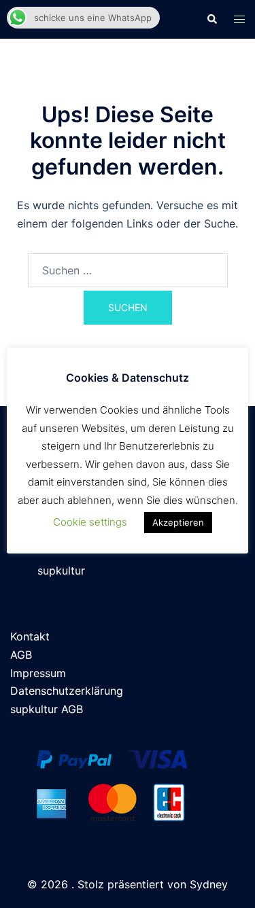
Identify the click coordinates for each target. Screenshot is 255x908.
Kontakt (30, 636)
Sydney (209, 884)
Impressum (38, 673)
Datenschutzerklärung (66, 690)
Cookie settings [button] (90, 521)
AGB (21, 654)
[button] (211, 19)
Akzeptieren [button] (178, 522)
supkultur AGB (46, 709)
